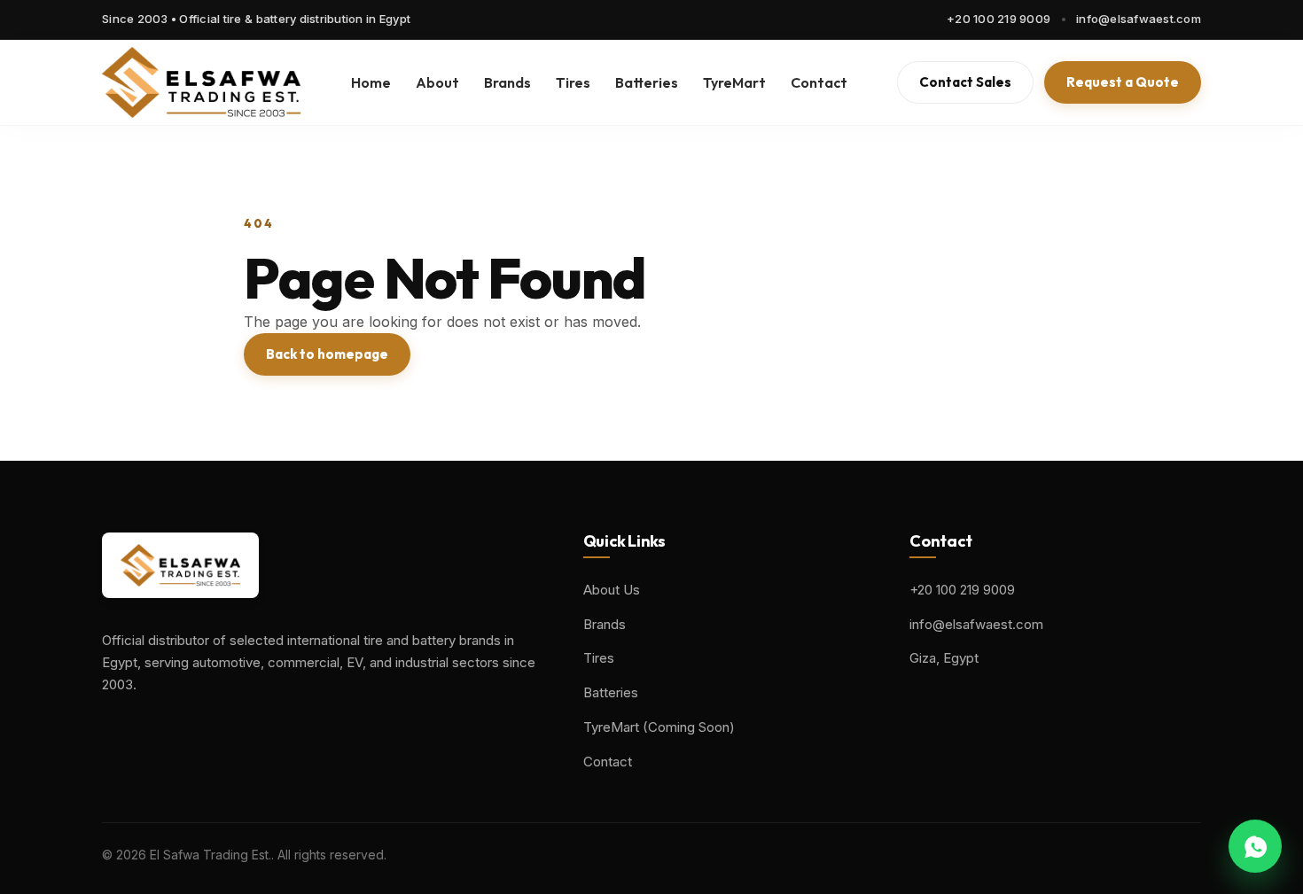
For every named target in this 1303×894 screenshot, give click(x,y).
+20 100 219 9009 (998, 19)
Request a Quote (1122, 82)
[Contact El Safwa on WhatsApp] (1255, 846)
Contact (819, 82)
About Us (611, 589)
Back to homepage (327, 354)
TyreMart (734, 82)
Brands (507, 82)
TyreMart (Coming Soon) (659, 727)
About (437, 82)
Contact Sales (965, 82)
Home (371, 82)
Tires (573, 82)
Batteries (646, 82)
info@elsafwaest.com (1138, 19)
